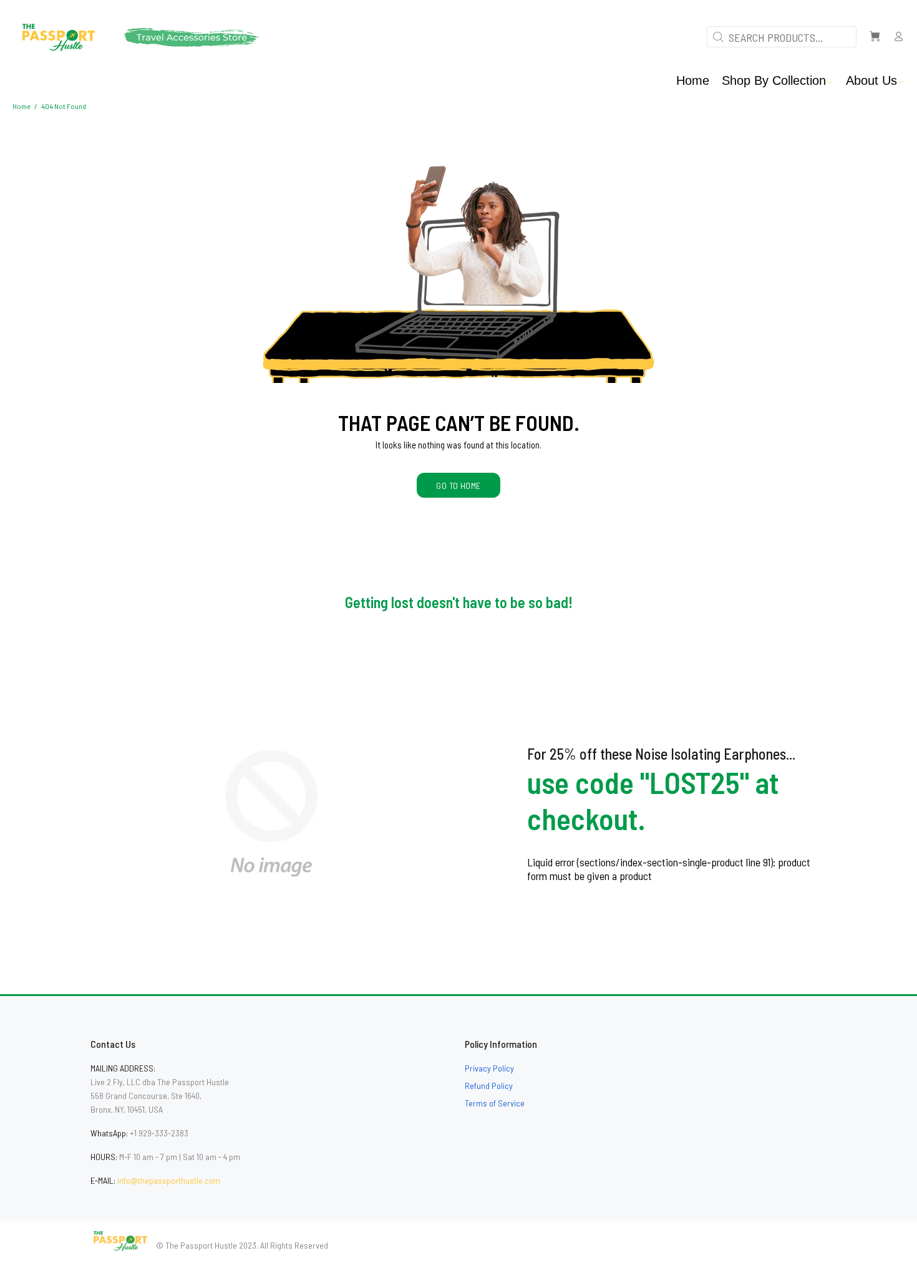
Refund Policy (489, 1085)
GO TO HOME (458, 485)
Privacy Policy (489, 1068)
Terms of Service (495, 1103)
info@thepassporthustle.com (168, 1180)
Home (21, 106)
